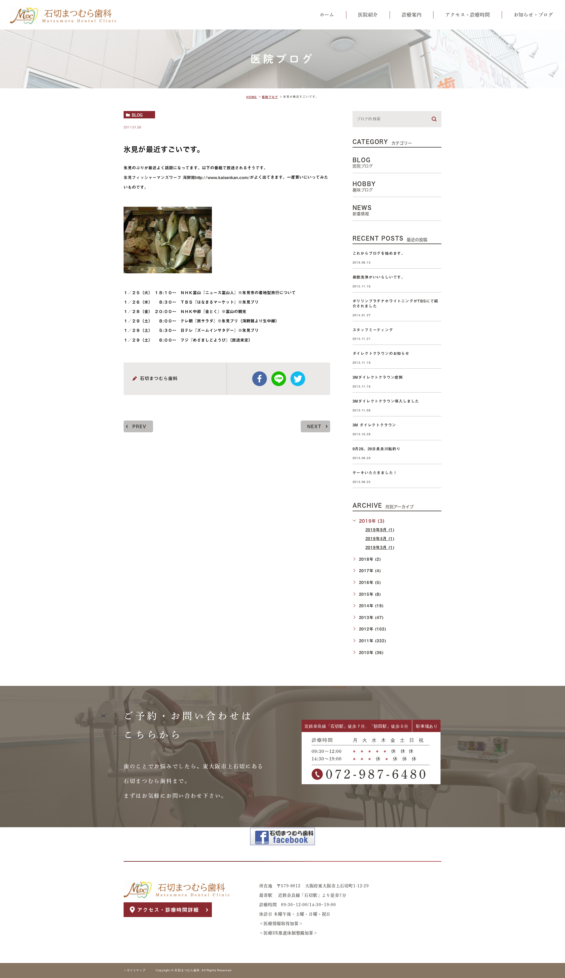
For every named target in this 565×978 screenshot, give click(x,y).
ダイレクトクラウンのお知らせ (381, 354)
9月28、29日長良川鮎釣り (377, 449)
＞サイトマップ (134, 970)
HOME (251, 96)
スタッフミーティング (373, 330)
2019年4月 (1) (379, 539)
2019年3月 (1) (379, 547)
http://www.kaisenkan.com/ (222, 178)
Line (278, 378)
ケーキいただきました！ (375, 473)
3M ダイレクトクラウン (376, 425)
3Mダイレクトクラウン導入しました (386, 401)
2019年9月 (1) (379, 530)
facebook (259, 378)
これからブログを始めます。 (379, 253)
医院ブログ (270, 96)
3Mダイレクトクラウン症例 (378, 377)
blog (137, 115)
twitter (297, 378)
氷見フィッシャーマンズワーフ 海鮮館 (159, 178)
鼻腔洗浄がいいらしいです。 (379, 277)
